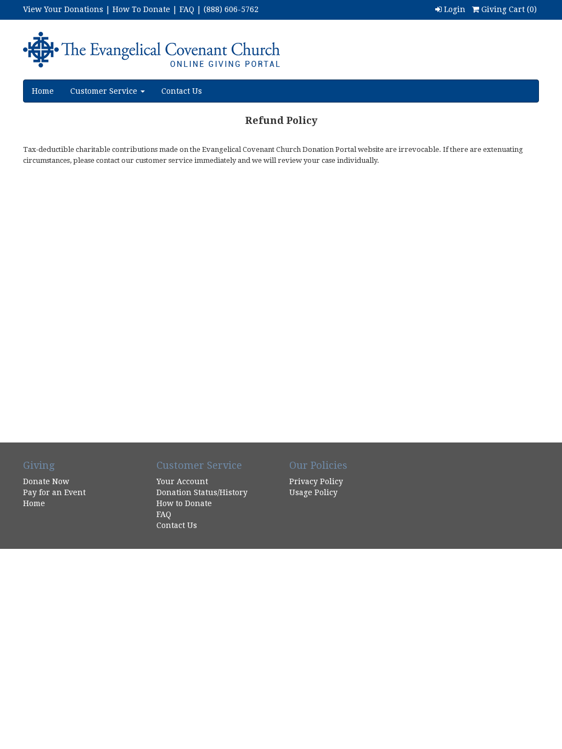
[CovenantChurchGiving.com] (170, 50)
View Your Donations (63, 9)
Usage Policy (313, 492)
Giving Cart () (508, 9)
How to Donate (184, 503)
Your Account (182, 481)
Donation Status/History (202, 492)
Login (453, 9)
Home (43, 91)
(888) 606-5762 (231, 9)
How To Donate (141, 9)
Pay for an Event (54, 492)
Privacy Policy (316, 481)
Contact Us (181, 91)
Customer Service (104, 91)
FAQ (186, 9)
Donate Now (46, 481)
